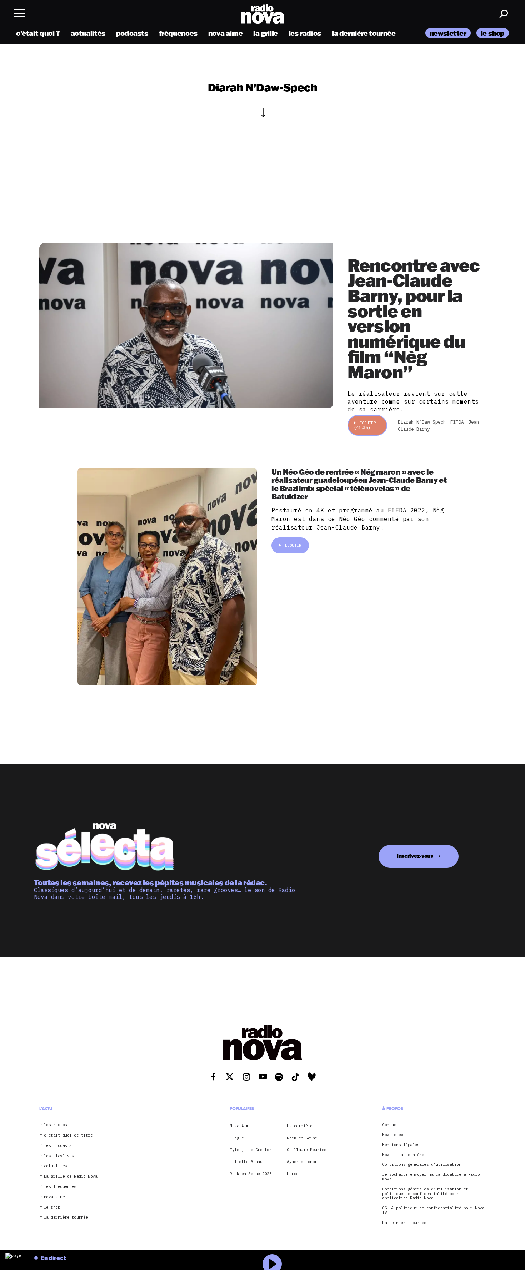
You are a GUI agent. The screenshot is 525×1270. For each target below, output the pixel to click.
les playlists (59, 1156)
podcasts (132, 33)
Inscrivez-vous (415, 855)
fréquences (178, 33)
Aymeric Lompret (304, 1161)
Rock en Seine (302, 1137)
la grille (265, 33)
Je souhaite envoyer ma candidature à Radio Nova (431, 1177)
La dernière (299, 1125)
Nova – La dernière (403, 1155)
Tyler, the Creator (250, 1149)
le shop (493, 33)
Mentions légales (400, 1145)
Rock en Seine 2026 (250, 1173)
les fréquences (60, 1186)
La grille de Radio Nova (71, 1176)
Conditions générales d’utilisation (421, 1164)
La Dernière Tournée (404, 1222)
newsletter (448, 33)
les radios (305, 33)
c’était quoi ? (38, 33)
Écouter (365, 425)
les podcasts (58, 1145)
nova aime (225, 33)
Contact (390, 1125)
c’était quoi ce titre (68, 1135)
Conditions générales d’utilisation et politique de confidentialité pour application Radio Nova (425, 1193)
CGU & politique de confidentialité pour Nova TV (433, 1210)
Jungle (237, 1137)
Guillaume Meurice (306, 1149)
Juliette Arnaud (247, 1161)
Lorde (293, 1173)
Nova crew (392, 1135)
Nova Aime (240, 1125)
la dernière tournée (364, 33)
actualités (88, 33)
